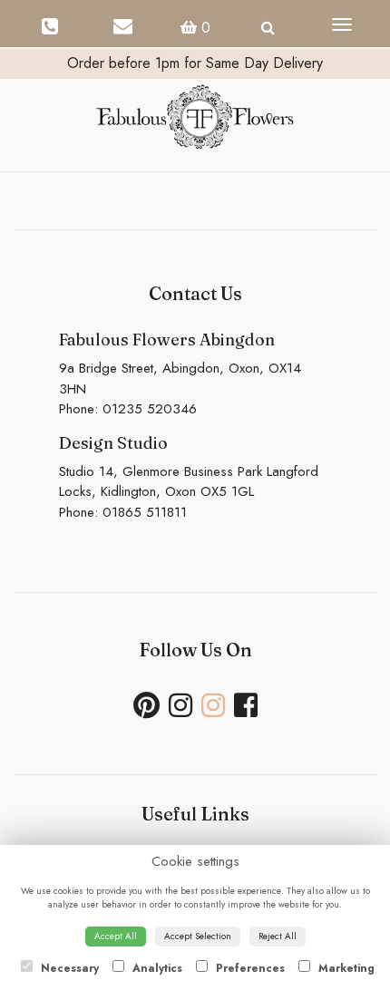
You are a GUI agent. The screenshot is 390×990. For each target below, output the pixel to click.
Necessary (68, 968)
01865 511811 (144, 512)
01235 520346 (149, 409)
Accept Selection (197, 936)
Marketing (345, 968)
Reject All (277, 936)
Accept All (115, 936)
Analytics (155, 968)
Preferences (248, 968)
